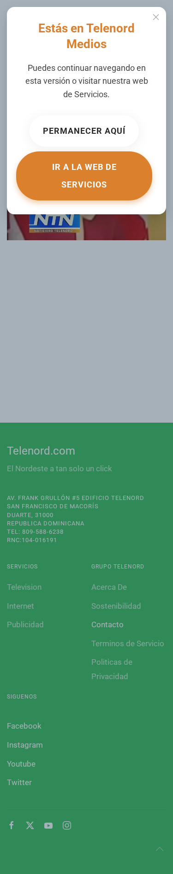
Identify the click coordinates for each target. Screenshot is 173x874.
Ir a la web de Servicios (84, 175)
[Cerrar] (155, 17)
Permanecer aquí (84, 131)
